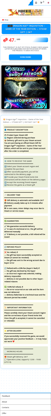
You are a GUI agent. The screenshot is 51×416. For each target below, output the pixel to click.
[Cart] (41, 2)
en (48, 2)
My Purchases (36, 2)
